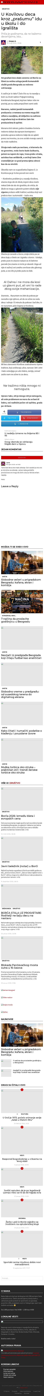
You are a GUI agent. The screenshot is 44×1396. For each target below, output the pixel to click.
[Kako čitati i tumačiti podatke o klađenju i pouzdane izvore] (22, 713)
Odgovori (22, 457)
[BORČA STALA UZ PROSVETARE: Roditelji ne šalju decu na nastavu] (22, 895)
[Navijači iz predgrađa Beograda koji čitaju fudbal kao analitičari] (22, 638)
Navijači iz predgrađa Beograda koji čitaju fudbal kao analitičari (21, 656)
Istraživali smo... (9, 616)
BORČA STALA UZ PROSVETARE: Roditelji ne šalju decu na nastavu (21, 915)
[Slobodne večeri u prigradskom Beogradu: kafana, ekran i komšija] (22, 562)
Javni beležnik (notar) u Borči (19, 866)
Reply (3, 479)
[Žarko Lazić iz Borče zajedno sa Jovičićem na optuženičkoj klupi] (22, 1208)
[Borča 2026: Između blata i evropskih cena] (22, 798)
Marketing (18, 1393)
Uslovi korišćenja (25, 1391)
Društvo (15, 783)
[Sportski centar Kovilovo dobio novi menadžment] (22, 1244)
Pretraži (40, 1278)
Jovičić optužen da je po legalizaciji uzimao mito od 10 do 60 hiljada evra (22, 1191)
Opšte (4, 576)
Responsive (23, 1387)
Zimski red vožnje (9, 1375)
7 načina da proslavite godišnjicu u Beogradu (15, 620)
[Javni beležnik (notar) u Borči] (22, 849)
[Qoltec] (4, 1012)
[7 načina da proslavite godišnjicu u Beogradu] (22, 601)
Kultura (24, 1114)
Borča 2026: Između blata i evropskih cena (18, 817)
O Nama (6, 1391)
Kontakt (26, 1393)
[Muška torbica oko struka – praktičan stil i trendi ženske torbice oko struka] (22, 750)
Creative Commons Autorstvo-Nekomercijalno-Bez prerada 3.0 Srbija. (20, 1355)
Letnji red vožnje (9, 1373)
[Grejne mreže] (7, 1005)
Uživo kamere (8, 1371)
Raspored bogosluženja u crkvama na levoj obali (22, 1160)
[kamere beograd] (8, 990)
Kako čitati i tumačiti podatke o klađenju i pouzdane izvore (21, 732)
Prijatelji (14, 1391)
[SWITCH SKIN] (42, 2)
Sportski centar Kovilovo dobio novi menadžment (22, 1263)
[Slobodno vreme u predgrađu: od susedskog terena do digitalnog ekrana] (22, 674)
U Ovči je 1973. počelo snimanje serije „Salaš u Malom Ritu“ (22, 1118)
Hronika (22, 1218)
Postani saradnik (9, 1369)
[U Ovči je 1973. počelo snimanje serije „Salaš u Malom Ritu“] (22, 1101)
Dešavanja (6, 908)
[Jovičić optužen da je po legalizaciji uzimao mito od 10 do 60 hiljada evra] (22, 1177)
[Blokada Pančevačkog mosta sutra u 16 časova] (22, 948)
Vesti (22, 1155)
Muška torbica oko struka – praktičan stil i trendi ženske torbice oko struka (19, 770)
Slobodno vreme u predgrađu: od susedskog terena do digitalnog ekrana (20, 694)
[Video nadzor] (6, 997)
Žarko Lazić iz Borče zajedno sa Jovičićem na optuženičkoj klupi (22, 1223)
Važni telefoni (8, 1377)
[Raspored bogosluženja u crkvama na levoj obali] (22, 1140)
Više (27, 830)
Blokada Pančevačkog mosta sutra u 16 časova (19, 966)
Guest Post (36, 1391)
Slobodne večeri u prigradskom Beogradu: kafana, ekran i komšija (21, 582)
